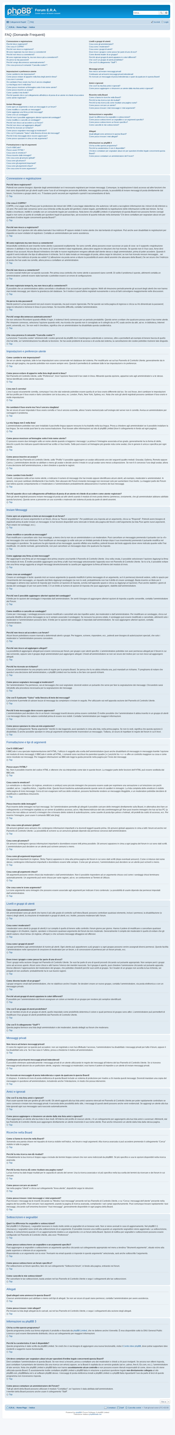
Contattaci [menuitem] (111, 1408)
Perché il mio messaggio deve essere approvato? (27, 136)
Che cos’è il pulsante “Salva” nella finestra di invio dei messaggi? (33, 133)
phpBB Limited (80, 1330)
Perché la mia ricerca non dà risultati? (104, 100)
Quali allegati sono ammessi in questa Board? (108, 134)
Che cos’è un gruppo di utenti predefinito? (106, 60)
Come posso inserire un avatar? (19, 90)
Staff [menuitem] (122, 1408)
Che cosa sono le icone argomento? (21, 168)
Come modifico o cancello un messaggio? (23, 109)
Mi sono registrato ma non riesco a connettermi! (26, 52)
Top (10, 196)
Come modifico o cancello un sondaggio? (23, 120)
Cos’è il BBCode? (13, 147)
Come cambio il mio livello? (17, 93)
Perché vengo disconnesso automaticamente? (25, 62)
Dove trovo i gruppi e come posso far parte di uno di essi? (113, 52)
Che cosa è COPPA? (15, 47)
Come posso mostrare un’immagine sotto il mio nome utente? (31, 87)
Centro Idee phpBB (132, 1346)
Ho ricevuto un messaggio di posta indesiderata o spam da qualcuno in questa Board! (124, 77)
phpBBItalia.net (95, 1414)
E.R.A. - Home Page (18, 1408)
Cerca (161, 13)
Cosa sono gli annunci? (16, 161)
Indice (32, 1408)
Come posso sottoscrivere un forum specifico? (108, 122)
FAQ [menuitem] (32, 22)
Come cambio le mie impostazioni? (20, 74)
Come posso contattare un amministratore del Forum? (111, 156)
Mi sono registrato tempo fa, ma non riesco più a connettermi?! (32, 57)
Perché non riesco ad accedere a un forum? (24, 123)
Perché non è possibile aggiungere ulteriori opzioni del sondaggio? (33, 117)
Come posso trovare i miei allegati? (103, 136)
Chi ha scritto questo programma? (103, 146)
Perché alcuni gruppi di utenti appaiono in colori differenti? (112, 57)
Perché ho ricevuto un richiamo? (19, 128)
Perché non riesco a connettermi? (20, 54)
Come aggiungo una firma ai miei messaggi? (24, 112)
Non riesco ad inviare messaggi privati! (105, 71)
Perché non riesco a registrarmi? (20, 49)
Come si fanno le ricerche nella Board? (105, 97)
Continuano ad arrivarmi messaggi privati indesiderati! (111, 74)
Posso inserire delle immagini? (18, 155)
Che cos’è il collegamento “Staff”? (103, 62)
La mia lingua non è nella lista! (18, 85)
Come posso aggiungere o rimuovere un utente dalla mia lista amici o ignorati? (121, 88)
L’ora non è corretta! (14, 79)
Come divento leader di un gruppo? (103, 54)
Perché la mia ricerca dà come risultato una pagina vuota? (113, 103)
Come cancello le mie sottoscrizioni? (104, 125)
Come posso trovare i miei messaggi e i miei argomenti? (112, 108)
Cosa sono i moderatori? (99, 47)
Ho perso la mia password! (17, 60)
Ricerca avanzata (166, 13)
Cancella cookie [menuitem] (134, 1408)
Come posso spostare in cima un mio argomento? (27, 138)
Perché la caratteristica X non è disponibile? (107, 148)
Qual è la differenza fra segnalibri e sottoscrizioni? (109, 117)
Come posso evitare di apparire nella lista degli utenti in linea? (31, 77)
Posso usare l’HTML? (15, 150)
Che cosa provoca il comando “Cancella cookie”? (26, 65)
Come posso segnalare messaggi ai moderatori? (26, 131)
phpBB (78, 1412)
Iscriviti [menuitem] (157, 22)
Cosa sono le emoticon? (16, 153)
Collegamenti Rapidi (18, 22)
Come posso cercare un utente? (102, 105)
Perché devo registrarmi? (17, 44)
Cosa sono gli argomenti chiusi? (19, 166)
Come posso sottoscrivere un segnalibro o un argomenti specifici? (116, 120)
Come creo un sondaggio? (17, 115)
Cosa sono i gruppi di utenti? (100, 49)
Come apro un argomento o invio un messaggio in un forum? (31, 107)
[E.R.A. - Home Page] (20, 11)
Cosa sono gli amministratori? (101, 44)
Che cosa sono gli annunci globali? (20, 158)
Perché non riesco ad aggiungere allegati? (23, 125)
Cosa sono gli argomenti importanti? (21, 163)
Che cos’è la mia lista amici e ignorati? (104, 86)
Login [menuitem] (166, 22)
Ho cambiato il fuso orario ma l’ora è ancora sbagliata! (28, 82)
